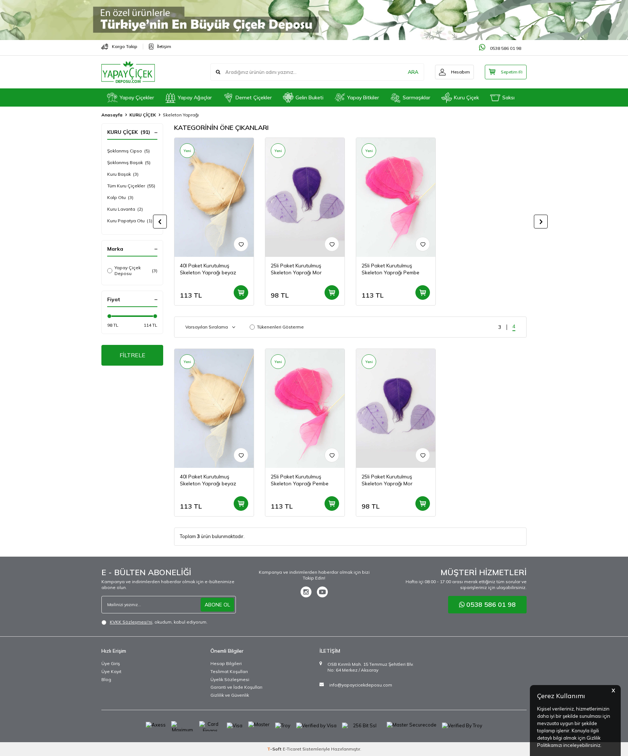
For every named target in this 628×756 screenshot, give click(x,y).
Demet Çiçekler (254, 97)
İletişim (164, 46)
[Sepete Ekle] (241, 292)
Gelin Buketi (309, 97)
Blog (106, 679)
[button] (160, 221)
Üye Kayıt (111, 671)
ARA (413, 72)
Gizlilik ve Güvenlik (229, 695)
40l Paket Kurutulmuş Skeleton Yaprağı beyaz (208, 269)
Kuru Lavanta (125, 209)
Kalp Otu (120, 197)
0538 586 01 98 (505, 48)
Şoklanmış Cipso (128, 151)
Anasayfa (111, 115)
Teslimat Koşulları (229, 671)
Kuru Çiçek (466, 97)
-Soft (275, 749)
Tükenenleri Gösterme (280, 327)
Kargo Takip (124, 46)
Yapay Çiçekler (137, 97)
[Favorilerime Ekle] (241, 244)
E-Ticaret (292, 749)
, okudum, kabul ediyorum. (159, 622)
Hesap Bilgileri (226, 663)
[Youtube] (322, 591)
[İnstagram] (306, 591)
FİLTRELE (132, 355)
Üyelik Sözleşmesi (229, 679)
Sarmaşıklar (416, 97)
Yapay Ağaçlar (195, 97)
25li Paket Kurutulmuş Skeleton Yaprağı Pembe (390, 269)
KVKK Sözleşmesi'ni (131, 622)
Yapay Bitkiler (363, 97)
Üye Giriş (110, 663)
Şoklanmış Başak (128, 162)
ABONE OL (217, 604)
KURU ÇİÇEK (142, 115)
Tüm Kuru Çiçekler (131, 185)
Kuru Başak (122, 174)
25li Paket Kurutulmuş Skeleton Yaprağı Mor (296, 269)
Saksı (508, 97)
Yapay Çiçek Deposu (135, 270)
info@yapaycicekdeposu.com (360, 685)
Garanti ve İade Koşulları (236, 687)
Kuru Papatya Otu (129, 220)
